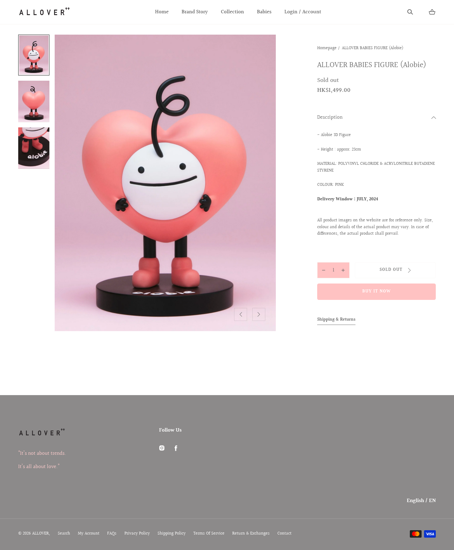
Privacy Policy (137, 534)
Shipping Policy (172, 534)
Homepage (327, 48)
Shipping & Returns (336, 320)
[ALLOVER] (44, 12)
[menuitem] (33, 55)
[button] (410, 12)
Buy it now (376, 291)
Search (64, 534)
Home (162, 12)
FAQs (111, 534)
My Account (88, 534)
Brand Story (195, 12)
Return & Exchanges (251, 534)
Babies (264, 12)
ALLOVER (40, 533)
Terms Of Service (209, 534)
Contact (284, 534)
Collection (232, 12)
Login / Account (302, 12)
